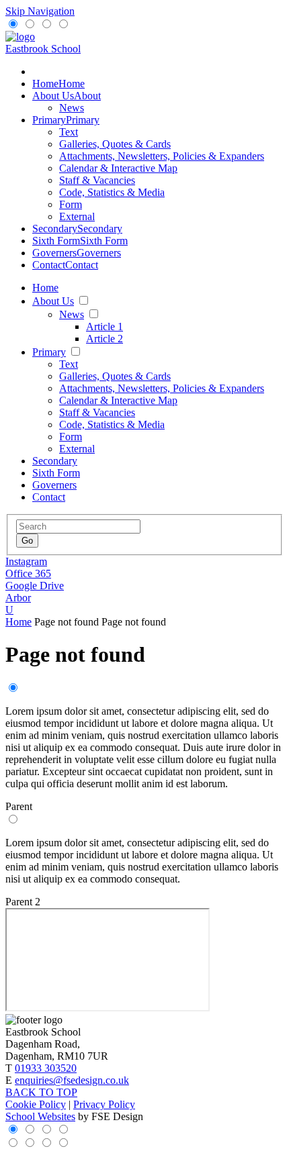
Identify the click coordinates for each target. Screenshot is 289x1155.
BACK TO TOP (41, 1092)
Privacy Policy (104, 1104)
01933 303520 (46, 1068)
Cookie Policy (35, 1104)
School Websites (40, 1116)
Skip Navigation (40, 11)
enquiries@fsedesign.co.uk (72, 1080)
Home (18, 621)
